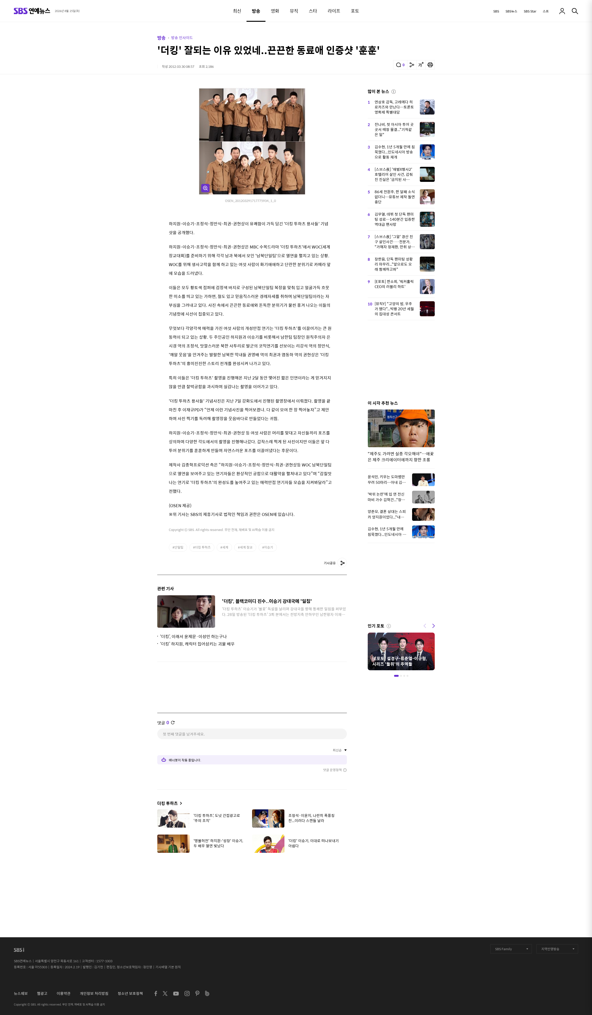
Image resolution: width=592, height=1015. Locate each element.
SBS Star (530, 11)
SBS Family (503, 948)
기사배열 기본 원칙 (168, 966)
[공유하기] (411, 64)
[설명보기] (394, 90)
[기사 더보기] (180, 803)
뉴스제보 (21, 993)
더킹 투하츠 (167, 803)
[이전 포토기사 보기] (425, 625)
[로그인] (562, 11)
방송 (161, 37)
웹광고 (42, 993)
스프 (546, 11)
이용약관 (64, 993)
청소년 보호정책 (130, 993)
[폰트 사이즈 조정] (421, 64)
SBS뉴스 (511, 11)
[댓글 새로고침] (173, 722)
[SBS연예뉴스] (32, 11)
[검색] (575, 11)
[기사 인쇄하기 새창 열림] (430, 64)
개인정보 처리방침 (94, 993)
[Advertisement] (252, 879)
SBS (496, 11)
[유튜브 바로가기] (176, 994)
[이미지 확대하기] (205, 188)
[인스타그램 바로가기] (187, 993)
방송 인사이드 (182, 37)
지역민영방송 (550, 948)
